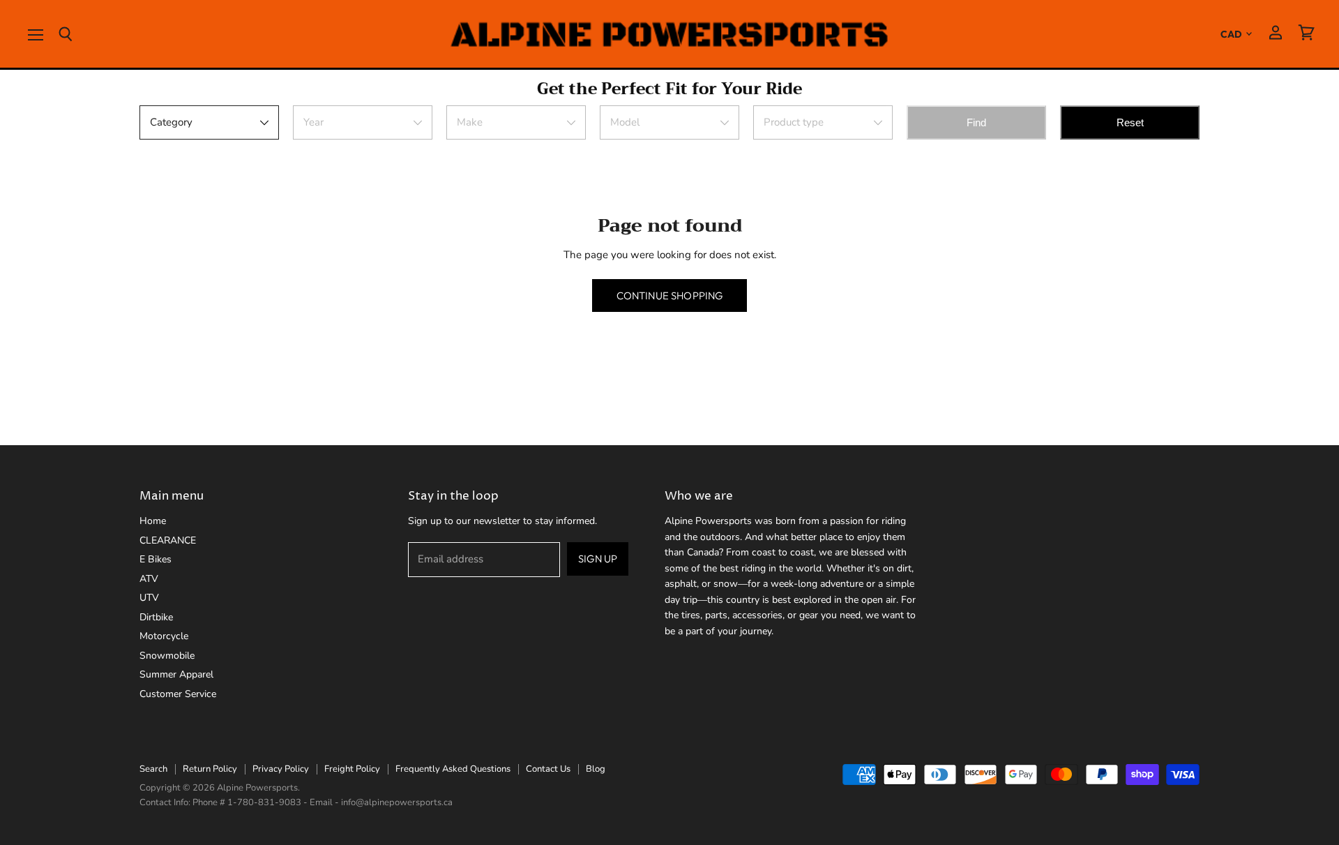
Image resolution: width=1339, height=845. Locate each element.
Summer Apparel (176, 674)
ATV (148, 578)
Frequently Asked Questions (452, 769)
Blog (595, 769)
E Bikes (155, 559)
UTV (149, 597)
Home (152, 521)
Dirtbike (156, 617)
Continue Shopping (669, 295)
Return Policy (210, 769)
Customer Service (177, 694)
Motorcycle (163, 636)
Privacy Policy (280, 769)
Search (153, 769)
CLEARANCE (167, 540)
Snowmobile (167, 655)
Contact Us (548, 769)
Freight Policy (352, 769)
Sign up (597, 558)
